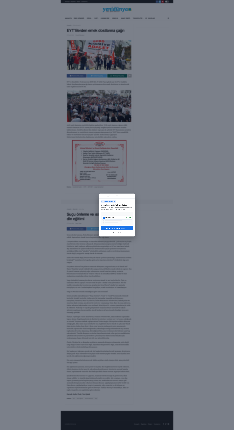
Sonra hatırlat (117, 233)
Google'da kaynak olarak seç (115, 228)
